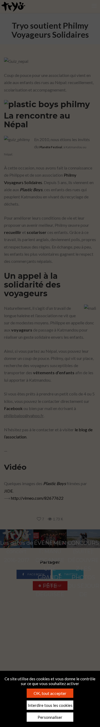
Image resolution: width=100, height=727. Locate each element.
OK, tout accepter (50, 693)
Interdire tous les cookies (50, 705)
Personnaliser (50, 717)
